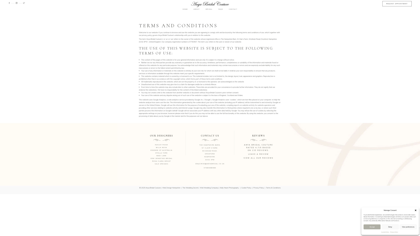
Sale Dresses (161, 164)
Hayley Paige (161, 145)
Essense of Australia (161, 150)
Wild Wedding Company (209, 188)
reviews (263, 150)
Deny (390, 227)
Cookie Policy (385, 232)
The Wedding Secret (190, 188)
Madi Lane (162, 155)
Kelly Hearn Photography (229, 188)
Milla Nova (161, 147)
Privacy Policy (394, 232)
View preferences (408, 227)
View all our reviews (258, 158)
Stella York (161, 153)
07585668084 (210, 168)
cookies (233, 100)
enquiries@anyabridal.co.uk (210, 164)
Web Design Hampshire (171, 188)
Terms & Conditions (273, 188)
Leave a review (258, 154)
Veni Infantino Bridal (161, 158)
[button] (416, 210)
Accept (372, 227)
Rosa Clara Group (161, 161)
